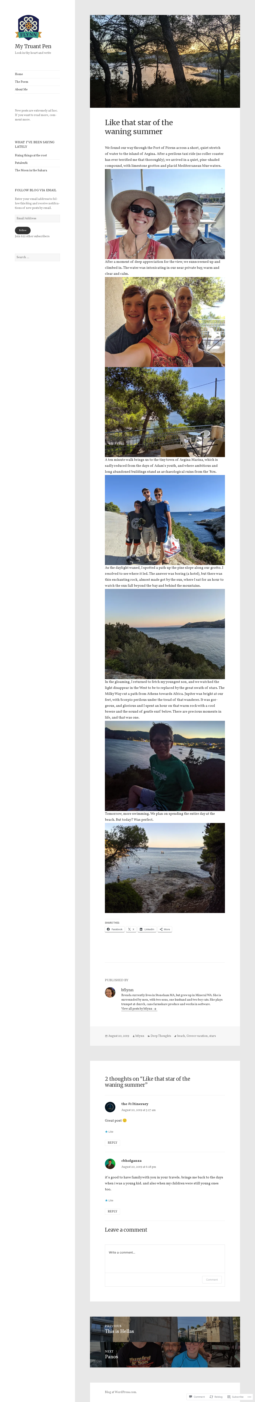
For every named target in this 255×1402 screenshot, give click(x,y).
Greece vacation (197, 1036)
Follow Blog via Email (35, 190)
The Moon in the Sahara (31, 170)
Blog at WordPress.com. (121, 1392)
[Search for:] (37, 257)
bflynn (140, 1036)
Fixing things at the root (31, 156)
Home (19, 74)
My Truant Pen (33, 46)
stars (212, 1036)
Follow (23, 230)
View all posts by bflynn (137, 1009)
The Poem (21, 82)
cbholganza (131, 1160)
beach (181, 1036)
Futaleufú (21, 163)
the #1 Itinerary (134, 1104)
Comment (212, 1279)
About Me (21, 90)
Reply (112, 1143)
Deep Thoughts (161, 1036)
